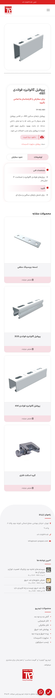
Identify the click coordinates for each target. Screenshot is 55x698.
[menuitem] (29, 2)
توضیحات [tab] (38, 157)
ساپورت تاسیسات (28, 144)
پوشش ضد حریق (41, 629)
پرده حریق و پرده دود (40, 633)
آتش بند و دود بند (41, 616)
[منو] (49, 10)
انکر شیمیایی (43, 621)
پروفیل (37, 144)
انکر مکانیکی (44, 625)
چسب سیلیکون (42, 642)
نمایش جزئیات (27, 280)
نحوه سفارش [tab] (16, 157)
